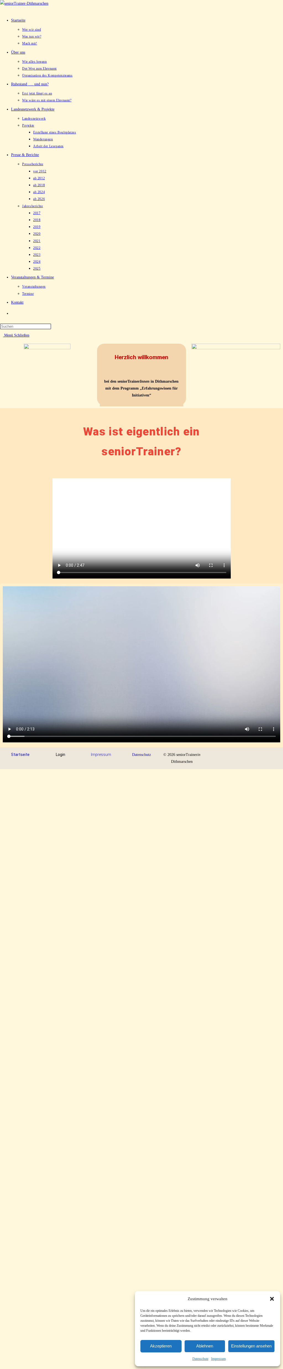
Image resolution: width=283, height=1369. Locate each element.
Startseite (20, 754)
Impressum (218, 1359)
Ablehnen (204, 1346)
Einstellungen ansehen (251, 1346)
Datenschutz (200, 1359)
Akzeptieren (161, 1346)
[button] (272, 1299)
